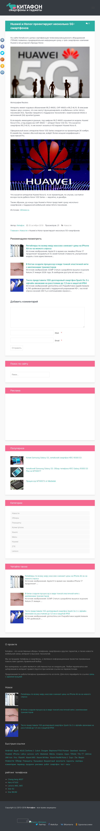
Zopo (71, 757)
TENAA (73, 754)
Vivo (15, 757)
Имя (58, 333)
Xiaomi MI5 (30, 757)
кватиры (79, 761)
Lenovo (15, 551)
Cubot (37, 750)
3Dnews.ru (24, 210)
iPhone (16, 754)
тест (62, 764)
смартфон (54, 764)
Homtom (82, 750)
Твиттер (42, 824)
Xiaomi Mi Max (43, 757)
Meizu (14, 537)
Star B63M (12, 792)
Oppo (66, 754)
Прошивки (38, 761)
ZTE (13, 546)
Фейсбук (54, 824)
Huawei (15, 541)
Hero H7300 (13, 782)
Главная (14, 230)
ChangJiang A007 (15, 779)
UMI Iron (8, 757)
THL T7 (80, 754)
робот (46, 764)
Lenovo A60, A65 (15, 786)
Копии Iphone (18, 527)
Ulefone (88, 754)
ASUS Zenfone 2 (27, 750)
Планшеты (16, 523)
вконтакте (60, 761)
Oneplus (59, 754)
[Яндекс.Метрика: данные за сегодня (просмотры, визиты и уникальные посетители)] (37, 822)
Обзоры (15, 518)
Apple (16, 750)
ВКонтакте (68, 824)
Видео (81, 757)
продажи (30, 764)
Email (58, 340)
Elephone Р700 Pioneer (59, 750)
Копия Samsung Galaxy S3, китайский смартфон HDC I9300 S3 (54, 457)
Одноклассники (85, 824)
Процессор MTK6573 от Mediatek (41, 481)
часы (68, 764)
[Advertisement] (50, 417)
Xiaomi (15, 532)
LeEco (23, 754)
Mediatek (44, 754)
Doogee (44, 750)
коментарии (10, 764)
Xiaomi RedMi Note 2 (59, 757)
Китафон (20, 225)
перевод (21, 764)
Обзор (18, 761)
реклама (39, 764)
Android (8, 750)
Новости (67, 225)
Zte (75, 757)
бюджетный (49, 761)
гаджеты (70, 761)
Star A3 (11, 789)
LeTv (37, 754)
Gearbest (74, 750)
